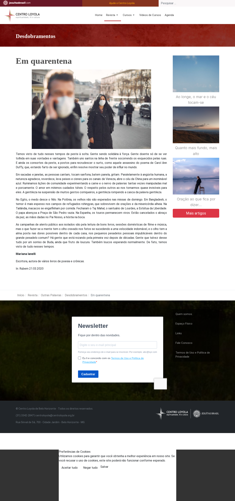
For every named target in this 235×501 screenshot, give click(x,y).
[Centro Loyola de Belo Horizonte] (21, 15)
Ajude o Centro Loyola (122, 3)
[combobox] (197, 3)
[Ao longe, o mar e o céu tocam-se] (196, 82)
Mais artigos (196, 213)
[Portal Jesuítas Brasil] (16, 3)
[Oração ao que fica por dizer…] (196, 185)
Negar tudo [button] (90, 467)
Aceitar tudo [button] (70, 467)
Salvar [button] (104, 466)
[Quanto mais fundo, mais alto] (196, 134)
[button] (112, 15)
